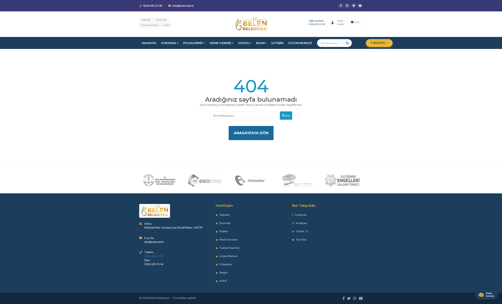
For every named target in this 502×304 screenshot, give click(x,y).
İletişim (277, 43)
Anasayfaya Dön (251, 133)
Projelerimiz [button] (193, 43)
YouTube (300, 239)
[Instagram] (347, 5)
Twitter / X (301, 231)
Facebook (300, 214)
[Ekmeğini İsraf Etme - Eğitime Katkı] (296, 180)
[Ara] (347, 43)
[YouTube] (360, 5)
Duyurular (161, 19)
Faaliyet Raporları (229, 247)
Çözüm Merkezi (149, 25)
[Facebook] (340, 5)
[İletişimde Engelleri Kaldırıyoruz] (342, 180)
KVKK (223, 280)
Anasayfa (149, 43)
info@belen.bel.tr (183, 5)
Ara (287, 115)
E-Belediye (378, 42)
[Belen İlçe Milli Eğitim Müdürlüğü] (159, 180)
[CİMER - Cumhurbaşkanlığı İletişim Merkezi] (204, 180)
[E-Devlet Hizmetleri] (250, 180)
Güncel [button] (243, 43)
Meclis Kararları (228, 239)
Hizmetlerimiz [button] (221, 43)
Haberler (146, 19)
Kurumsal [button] (169, 43)
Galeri (167, 25)
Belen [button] (260, 43)
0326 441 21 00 (152, 5)
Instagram (301, 223)
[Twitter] (353, 5)
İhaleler (223, 231)
